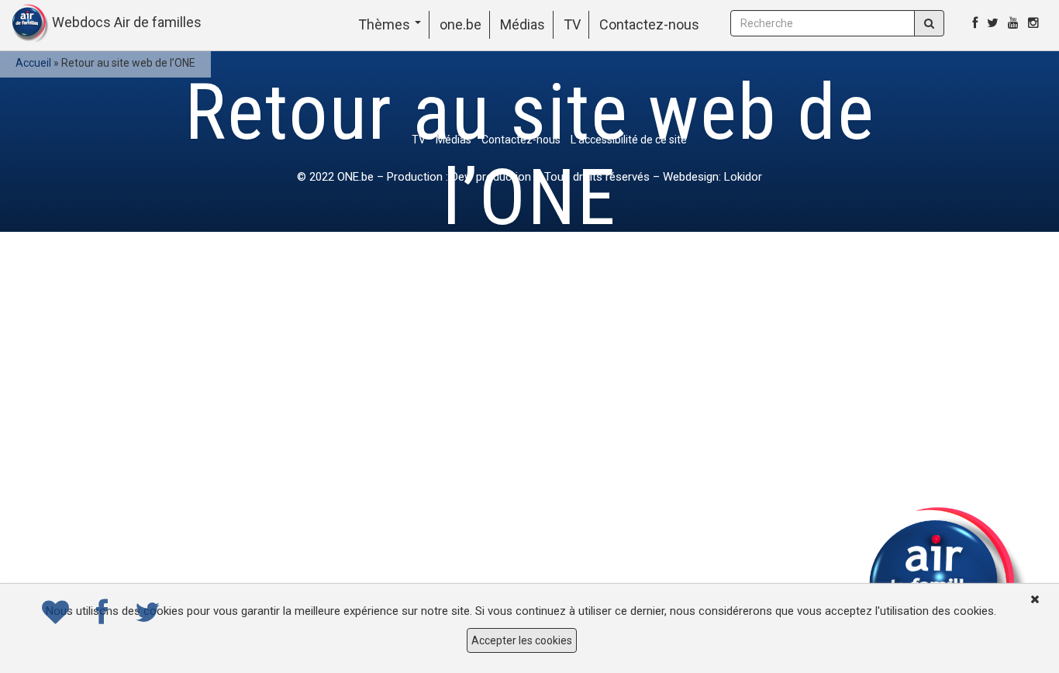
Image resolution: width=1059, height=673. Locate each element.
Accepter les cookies (521, 640)
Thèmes (385, 24)
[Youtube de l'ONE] (1013, 23)
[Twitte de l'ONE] (992, 23)
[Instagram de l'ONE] (1033, 23)
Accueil (33, 63)
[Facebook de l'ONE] (975, 23)
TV (572, 24)
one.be (460, 24)
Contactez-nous (649, 24)
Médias (522, 24)
